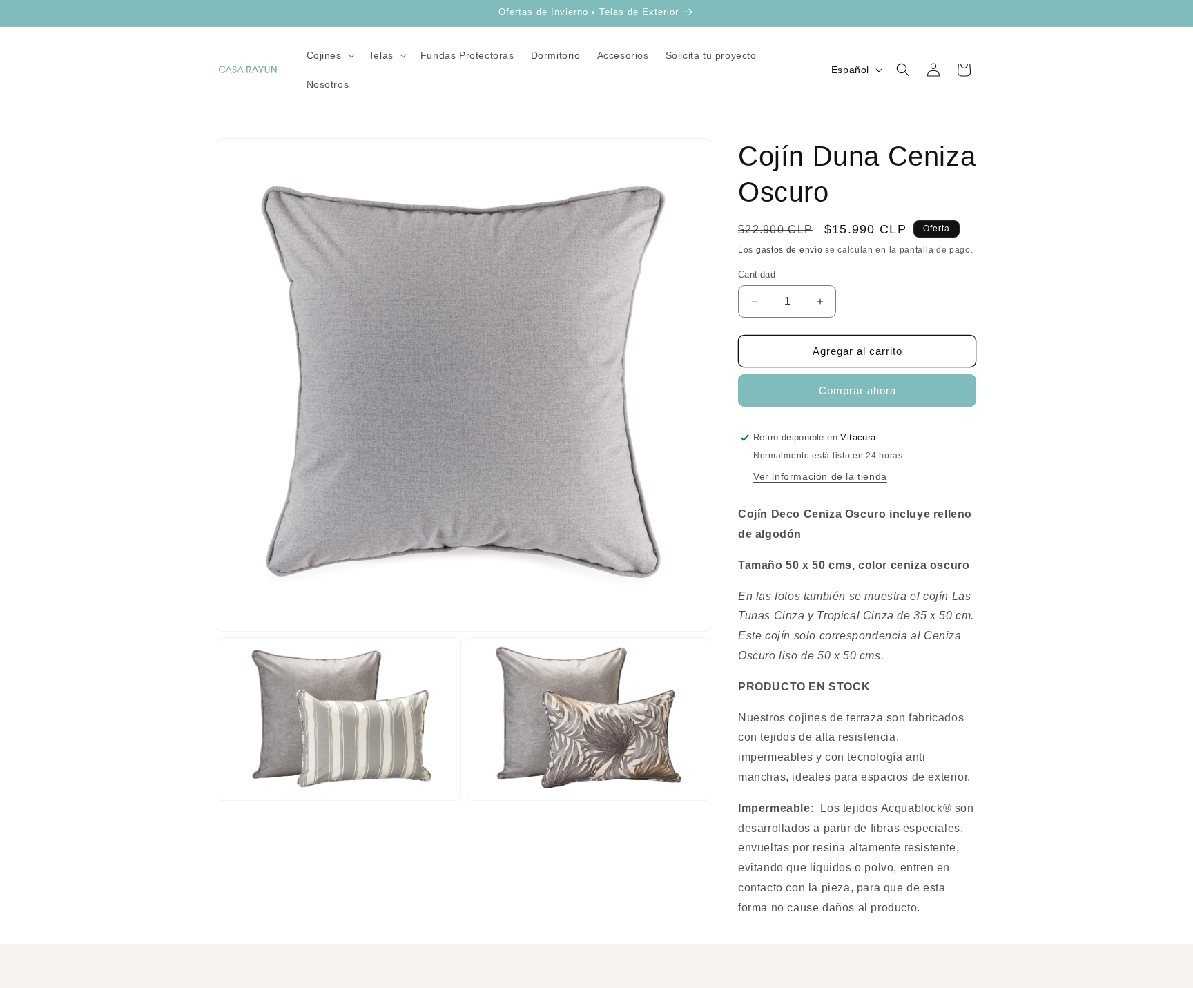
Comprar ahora (857, 390)
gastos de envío (789, 250)
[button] (329, 55)
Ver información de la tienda (820, 476)
